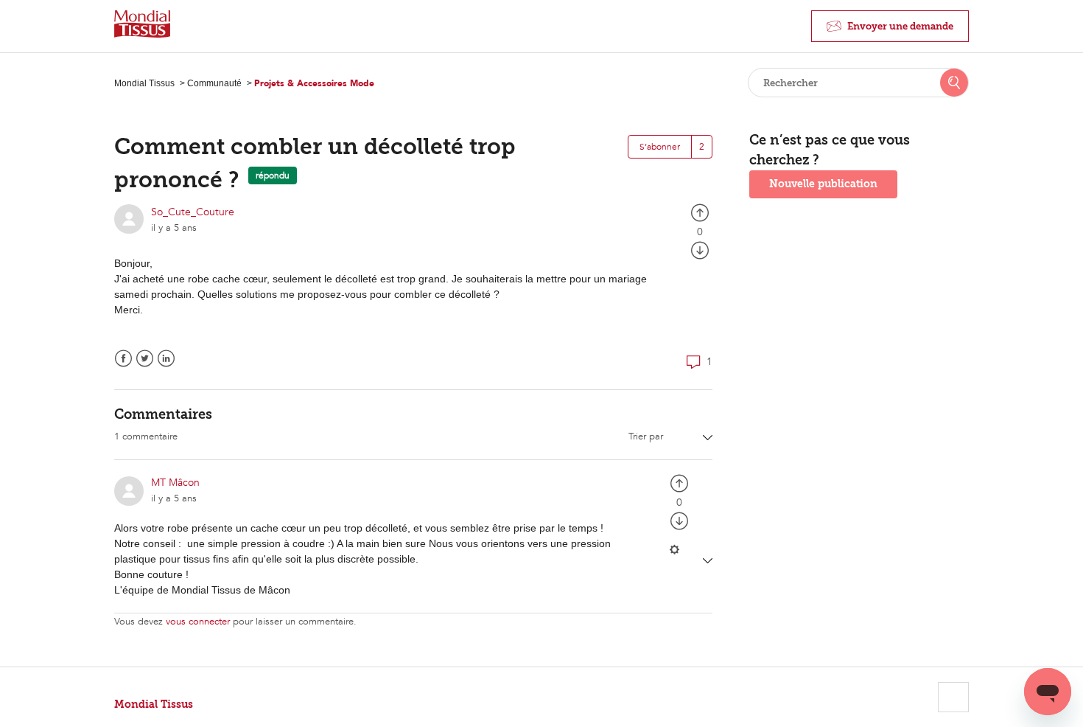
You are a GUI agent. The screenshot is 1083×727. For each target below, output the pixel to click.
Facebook (123, 358)
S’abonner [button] (659, 147)
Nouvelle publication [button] (823, 184)
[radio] (700, 212)
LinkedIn (166, 358)
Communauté (214, 83)
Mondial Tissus (144, 83)
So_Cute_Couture (192, 212)
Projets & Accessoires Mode (314, 83)
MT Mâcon (175, 483)
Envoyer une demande (900, 26)
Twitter (145, 358)
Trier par (647, 436)
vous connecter (198, 621)
